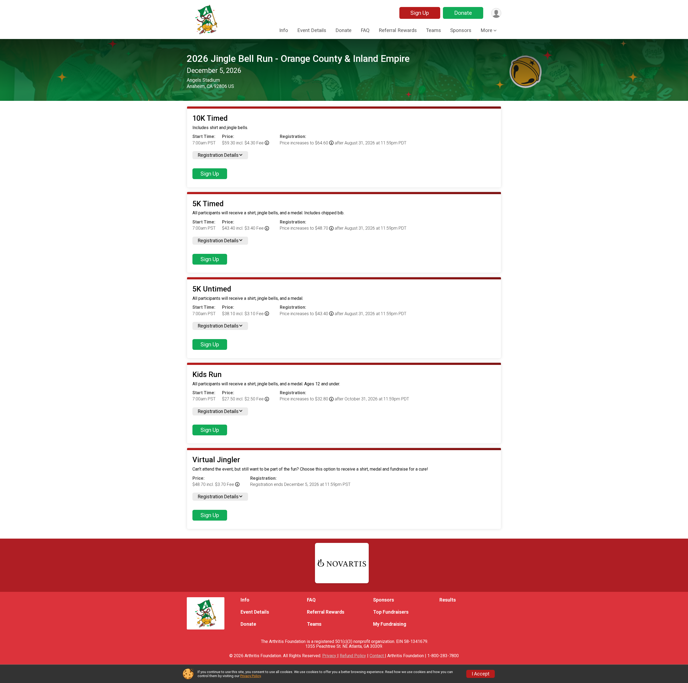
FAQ (365, 30)
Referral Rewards (398, 30)
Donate (463, 13)
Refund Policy (353, 655)
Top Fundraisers (390, 612)
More (486, 30)
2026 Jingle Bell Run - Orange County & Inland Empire (298, 58)
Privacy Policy (250, 676)
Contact (377, 655)
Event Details (311, 30)
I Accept (480, 674)
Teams (433, 30)
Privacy (329, 655)
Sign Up (419, 13)
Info (283, 30)
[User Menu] (496, 13)
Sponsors (460, 30)
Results (447, 600)
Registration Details (218, 155)
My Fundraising (389, 624)
